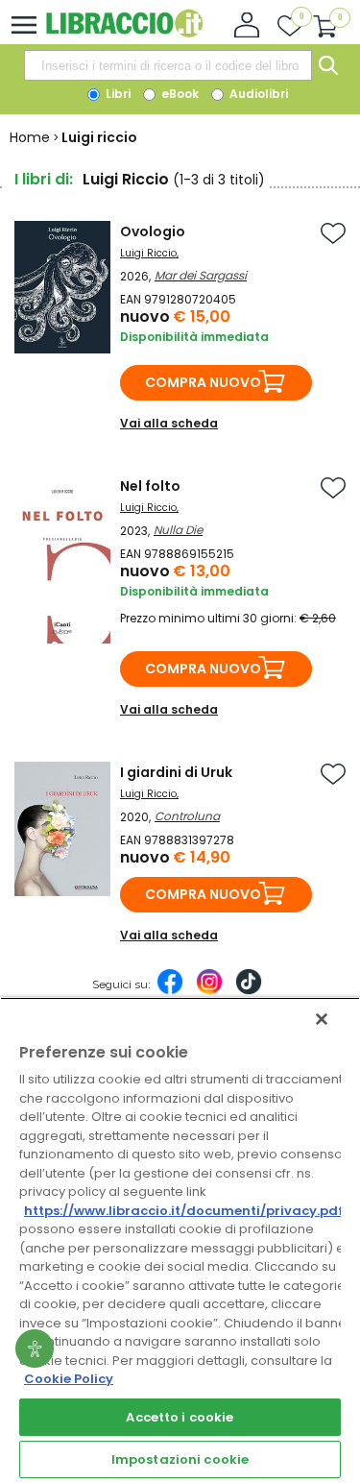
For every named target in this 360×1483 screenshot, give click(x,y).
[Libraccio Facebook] (169, 991)
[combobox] (168, 65)
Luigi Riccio (148, 253)
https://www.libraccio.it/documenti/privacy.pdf (184, 1211)
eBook (178, 93)
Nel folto (150, 486)
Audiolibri (257, 93)
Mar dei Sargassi (201, 275)
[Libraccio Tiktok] (248, 991)
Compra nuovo (203, 382)
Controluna (187, 816)
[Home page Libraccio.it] (124, 33)
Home (30, 137)
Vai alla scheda (169, 423)
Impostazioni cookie (180, 1459)
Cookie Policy (68, 1379)
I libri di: (43, 179)
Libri (117, 93)
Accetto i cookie (179, 1417)
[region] (180, 1240)
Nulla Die (178, 530)
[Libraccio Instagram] (209, 991)
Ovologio (152, 231)
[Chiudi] (321, 1019)
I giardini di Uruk (176, 772)
